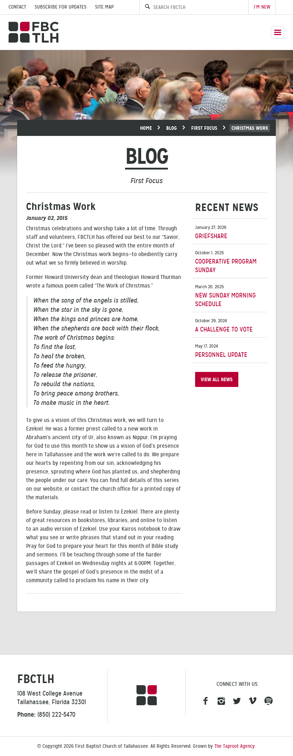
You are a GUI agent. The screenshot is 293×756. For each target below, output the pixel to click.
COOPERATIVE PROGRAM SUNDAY (226, 262)
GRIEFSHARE (211, 232)
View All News (217, 379)
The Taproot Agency (234, 746)
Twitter (237, 701)
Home (146, 128)
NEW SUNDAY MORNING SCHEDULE (225, 296)
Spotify (268, 701)
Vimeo (252, 701)
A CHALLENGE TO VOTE (224, 325)
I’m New (262, 7)
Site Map (104, 7)
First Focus (204, 128)
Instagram (221, 701)
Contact (17, 7)
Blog (171, 128)
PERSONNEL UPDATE (221, 351)
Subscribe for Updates (60, 7)
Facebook (205, 701)
